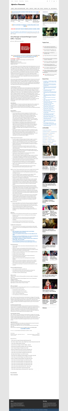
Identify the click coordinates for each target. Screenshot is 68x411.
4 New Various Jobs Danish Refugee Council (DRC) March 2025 (21, 361)
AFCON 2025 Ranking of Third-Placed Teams (49, 98)
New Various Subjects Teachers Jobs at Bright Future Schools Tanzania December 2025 (25, 341)
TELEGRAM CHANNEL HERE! (33, 28)
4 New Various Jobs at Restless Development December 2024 (21, 352)
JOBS (36, 31)
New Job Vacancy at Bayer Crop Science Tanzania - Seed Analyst (50, 59)
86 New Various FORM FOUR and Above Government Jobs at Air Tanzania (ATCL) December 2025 (49, 84)
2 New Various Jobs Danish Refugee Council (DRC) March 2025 (21, 364)
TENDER (35, 8)
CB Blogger (45, 409)
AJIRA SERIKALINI (54, 8)
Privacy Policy (21, 1)
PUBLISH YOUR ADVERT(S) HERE (20, 8)
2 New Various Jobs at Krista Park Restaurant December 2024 (21, 350)
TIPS (49, 8)
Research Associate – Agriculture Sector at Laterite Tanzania (18, 335)
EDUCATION (46, 8)
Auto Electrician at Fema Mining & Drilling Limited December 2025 (49, 125)
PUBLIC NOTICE (50, 139)
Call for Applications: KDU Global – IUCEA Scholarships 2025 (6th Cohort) (50, 47)
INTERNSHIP (51, 133)
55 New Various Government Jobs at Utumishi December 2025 (49, 90)
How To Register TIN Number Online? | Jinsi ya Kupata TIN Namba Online (50, 68)
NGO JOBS (24, 32)
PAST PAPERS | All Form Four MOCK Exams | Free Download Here (51, 75)
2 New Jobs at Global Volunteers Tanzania (18, 343)
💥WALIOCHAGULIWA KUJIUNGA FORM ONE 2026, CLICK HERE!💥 (25, 11)
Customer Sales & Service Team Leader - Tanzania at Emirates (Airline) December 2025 (49, 120)
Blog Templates (40, 409)
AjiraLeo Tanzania (29, 409)
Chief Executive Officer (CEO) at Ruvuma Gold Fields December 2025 (49, 102)
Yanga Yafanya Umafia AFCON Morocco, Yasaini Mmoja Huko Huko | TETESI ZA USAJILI (49, 95)
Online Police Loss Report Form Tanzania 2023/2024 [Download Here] (50, 65)
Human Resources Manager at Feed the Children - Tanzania (21, 344)
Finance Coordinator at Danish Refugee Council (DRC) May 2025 (21, 358)
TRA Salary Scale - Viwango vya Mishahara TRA (49, 53)
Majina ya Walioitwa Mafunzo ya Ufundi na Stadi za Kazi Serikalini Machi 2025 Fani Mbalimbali (49, 71)
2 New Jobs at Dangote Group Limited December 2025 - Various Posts (49, 116)
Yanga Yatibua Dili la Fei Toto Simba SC (50, 55)
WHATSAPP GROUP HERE (21, 28)
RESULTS (41, 8)
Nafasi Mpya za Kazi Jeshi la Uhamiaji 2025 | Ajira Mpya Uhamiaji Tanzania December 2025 (49, 87)
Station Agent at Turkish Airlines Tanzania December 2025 (20, 367)
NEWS (38, 8)
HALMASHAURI (53, 131)
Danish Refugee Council (31, 31)
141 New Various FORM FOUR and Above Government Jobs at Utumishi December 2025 (49, 92)
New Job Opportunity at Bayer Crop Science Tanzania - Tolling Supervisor (50, 50)
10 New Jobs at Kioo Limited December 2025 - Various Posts (49, 100)
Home (13, 8)
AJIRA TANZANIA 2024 (23, 31)
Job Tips (51, 136)
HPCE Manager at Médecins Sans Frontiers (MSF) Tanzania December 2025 (49, 123)
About (12, 1)
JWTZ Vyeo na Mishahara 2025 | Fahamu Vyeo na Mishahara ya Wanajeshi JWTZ (50, 62)
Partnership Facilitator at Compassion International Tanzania (33, 335)
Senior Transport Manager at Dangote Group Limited (19, 347)
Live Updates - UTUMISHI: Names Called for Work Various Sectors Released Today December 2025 (49, 82)
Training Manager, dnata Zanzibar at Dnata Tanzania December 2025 (49, 114)
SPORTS (27, 8)
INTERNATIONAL (45, 133)
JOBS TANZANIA (45, 136)
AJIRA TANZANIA (16, 31)
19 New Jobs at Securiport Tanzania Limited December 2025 (21, 340)
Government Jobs (45, 131)
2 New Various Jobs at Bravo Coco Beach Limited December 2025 (49, 118)
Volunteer (50, 142)
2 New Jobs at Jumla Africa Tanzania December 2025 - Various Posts (49, 106)
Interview (44, 134)
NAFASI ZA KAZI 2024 (18, 32)
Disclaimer (26, 1)
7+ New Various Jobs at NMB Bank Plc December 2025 (49, 112)
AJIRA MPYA (31, 8)
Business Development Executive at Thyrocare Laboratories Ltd (21, 349)
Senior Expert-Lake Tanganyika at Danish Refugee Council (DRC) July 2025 (23, 355)
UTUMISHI (44, 142)
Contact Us (16, 1)
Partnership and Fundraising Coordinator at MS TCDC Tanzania (21, 346)
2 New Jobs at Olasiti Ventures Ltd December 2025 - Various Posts (22, 369)
